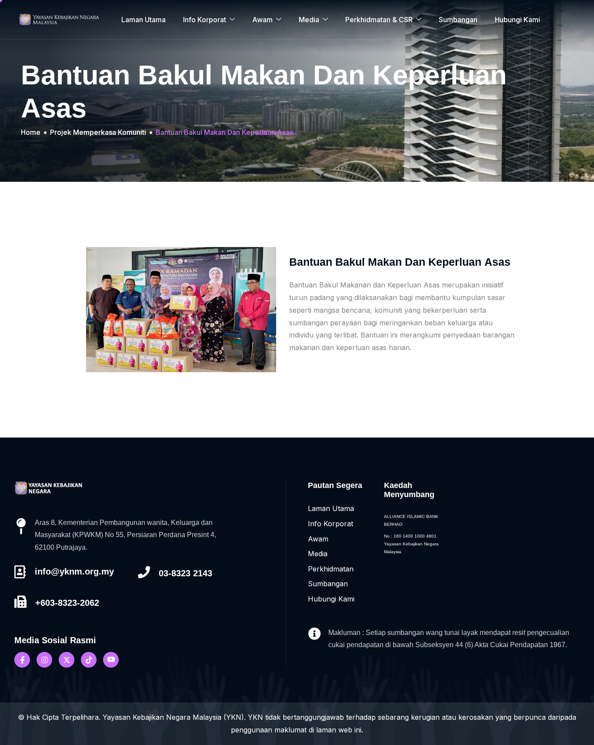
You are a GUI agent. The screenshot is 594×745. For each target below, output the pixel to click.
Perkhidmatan (331, 569)
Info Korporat (204, 19)
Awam (262, 19)
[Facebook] (22, 660)
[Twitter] (66, 660)
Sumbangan (458, 19)
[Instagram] (44, 660)
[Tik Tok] (89, 660)
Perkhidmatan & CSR (379, 19)
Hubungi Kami (517, 19)
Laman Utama (143, 19)
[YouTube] (111, 660)
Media (309, 19)
